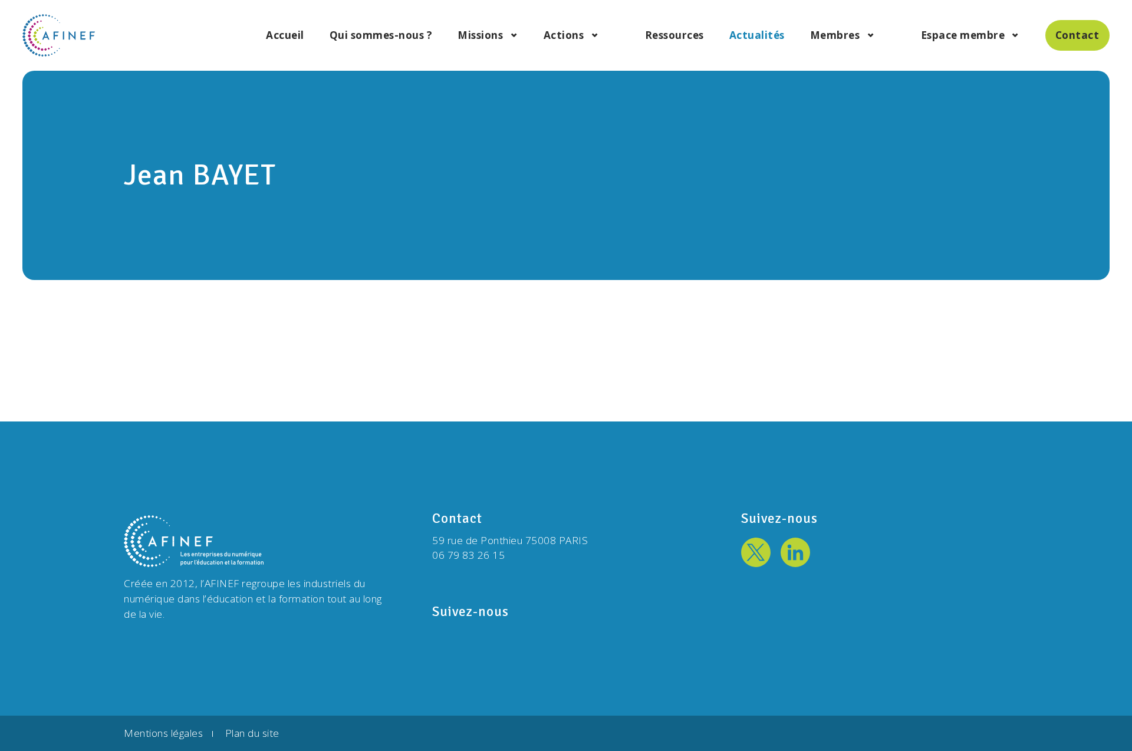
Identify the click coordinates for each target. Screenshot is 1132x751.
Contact (1077, 35)
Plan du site (252, 733)
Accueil (285, 35)
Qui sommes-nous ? (381, 35)
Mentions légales (163, 733)
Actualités (757, 35)
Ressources (674, 35)
